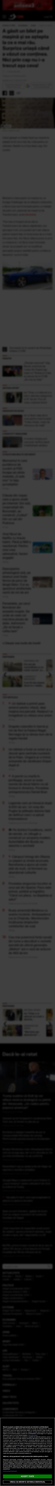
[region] (27, 1452)
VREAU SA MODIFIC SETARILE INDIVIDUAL (27, 1482)
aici (18, 1446)
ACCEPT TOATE (27, 1476)
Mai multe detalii (32, 1435)
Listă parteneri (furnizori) (10, 1471)
